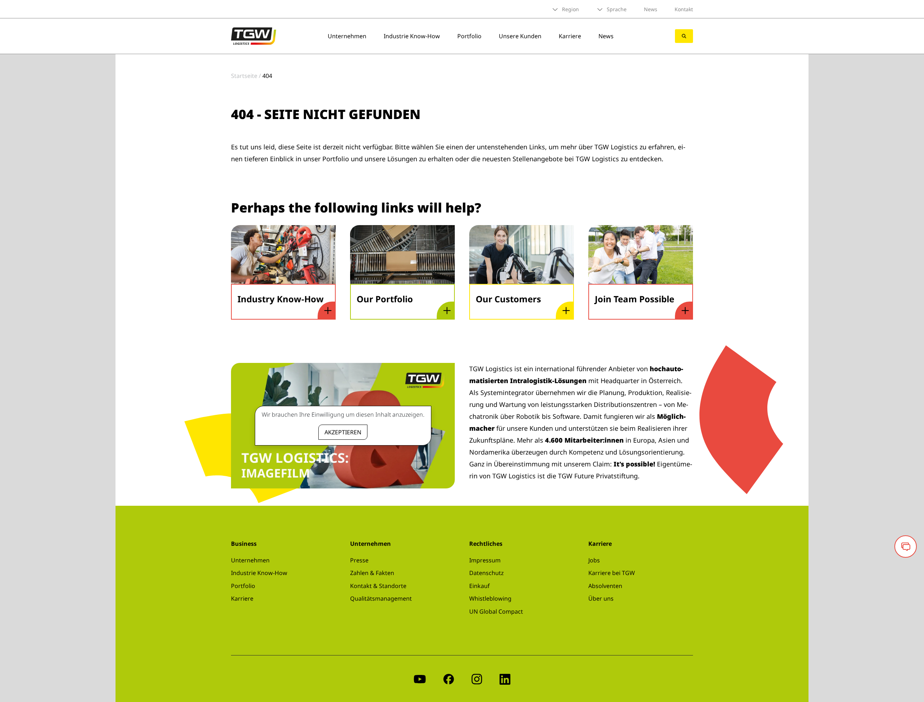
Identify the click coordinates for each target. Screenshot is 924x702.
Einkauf (479, 586)
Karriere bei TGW (611, 573)
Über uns (601, 598)
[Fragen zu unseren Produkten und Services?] (905, 546)
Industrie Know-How (412, 36)
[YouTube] (420, 679)
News (650, 9)
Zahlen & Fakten (372, 573)
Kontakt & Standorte (378, 586)
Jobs (594, 560)
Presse (359, 560)
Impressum (485, 560)
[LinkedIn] (505, 679)
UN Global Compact (496, 611)
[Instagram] (476, 679)
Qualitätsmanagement (381, 598)
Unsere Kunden (520, 36)
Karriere (570, 36)
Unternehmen (347, 36)
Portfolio (469, 36)
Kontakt (684, 9)
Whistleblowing (490, 598)
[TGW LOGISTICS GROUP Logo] (253, 35)
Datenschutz (486, 573)
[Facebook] (448, 679)
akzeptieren (342, 432)
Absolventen (605, 586)
